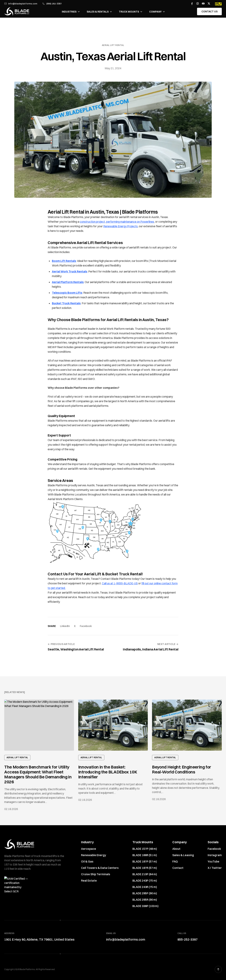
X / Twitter (215, 868)
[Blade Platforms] (16, 11)
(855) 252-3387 (54, 3)
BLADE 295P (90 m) (144, 893)
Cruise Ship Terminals (95, 874)
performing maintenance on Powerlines (130, 221)
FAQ (175, 861)
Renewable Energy (93, 855)
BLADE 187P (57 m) (144, 861)
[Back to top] (218, 969)
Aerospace (88, 848)
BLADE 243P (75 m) (144, 880)
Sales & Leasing (183, 855)
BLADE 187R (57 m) (144, 868)
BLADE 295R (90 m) (144, 899)
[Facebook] (192, 3)
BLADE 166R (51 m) (144, 855)
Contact (177, 868)
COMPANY (155, 11)
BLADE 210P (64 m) (144, 874)
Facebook (86, 626)
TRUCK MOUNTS (129, 11)
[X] (208, 3)
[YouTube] (203, 3)
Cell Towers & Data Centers (100, 868)
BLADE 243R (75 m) (144, 887)
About (176, 848)
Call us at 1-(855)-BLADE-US (120, 583)
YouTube (213, 861)
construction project (92, 221)
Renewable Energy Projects (120, 226)
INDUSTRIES (69, 11)
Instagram (215, 855)
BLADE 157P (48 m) (144, 848)
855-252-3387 (187, 939)
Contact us (209, 11)
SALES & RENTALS (98, 11)
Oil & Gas (87, 861)
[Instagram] (197, 3)
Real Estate (89, 880)
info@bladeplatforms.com (22, 3)
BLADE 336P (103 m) (145, 906)
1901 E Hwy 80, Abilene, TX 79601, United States (39, 939)
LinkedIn (65, 626)
